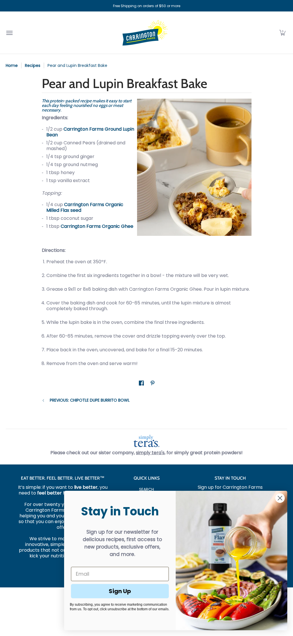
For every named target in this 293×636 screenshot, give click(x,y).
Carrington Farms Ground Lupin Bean (90, 132)
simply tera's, (150, 452)
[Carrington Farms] (145, 33)
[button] (282, 33)
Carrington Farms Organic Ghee (97, 226)
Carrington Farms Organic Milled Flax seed (84, 207)
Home (12, 65)
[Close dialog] (280, 498)
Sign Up (120, 591)
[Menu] (9, 33)
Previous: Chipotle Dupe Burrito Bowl (90, 400)
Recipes (32, 65)
